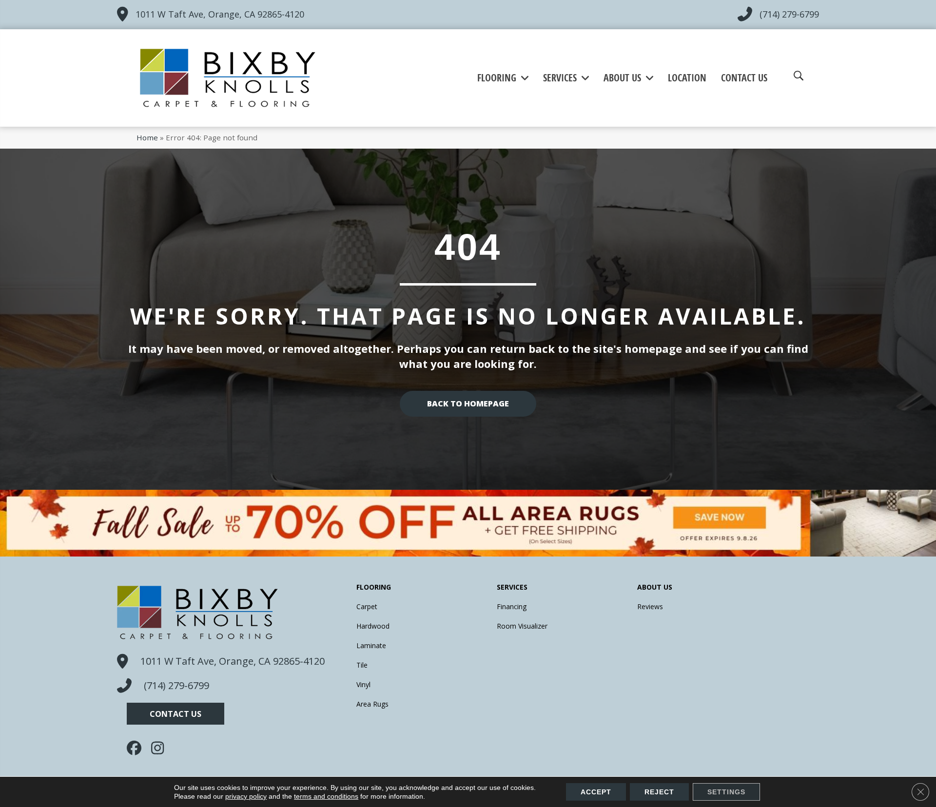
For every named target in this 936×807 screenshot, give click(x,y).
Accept (596, 792)
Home (147, 137)
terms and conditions (326, 796)
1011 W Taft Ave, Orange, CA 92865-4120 (220, 14)
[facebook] (136, 748)
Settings (726, 792)
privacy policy (246, 796)
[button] (175, 714)
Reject (659, 792)
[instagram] (161, 748)
